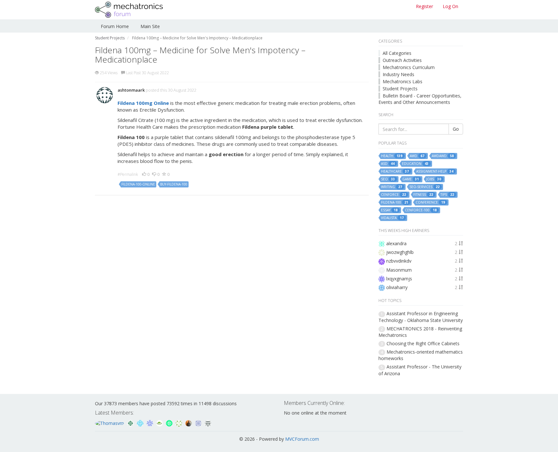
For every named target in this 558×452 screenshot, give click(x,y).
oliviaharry (397, 287)
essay (389, 210)
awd (417, 156)
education (415, 163)
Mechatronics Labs (402, 81)
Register (424, 6)
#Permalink (128, 174)
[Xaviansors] (199, 422)
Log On (450, 6)
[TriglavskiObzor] (170, 422)
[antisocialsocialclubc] (131, 422)
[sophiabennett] (189, 422)
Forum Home (115, 26)
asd (388, 163)
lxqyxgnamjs (399, 279)
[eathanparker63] (160, 422)
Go (456, 129)
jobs (433, 179)
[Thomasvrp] (110, 422)
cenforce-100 (421, 210)
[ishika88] (150, 422)
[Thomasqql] (141, 422)
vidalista (392, 218)
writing (391, 187)
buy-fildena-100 (173, 184)
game (410, 179)
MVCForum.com (302, 439)
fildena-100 (394, 202)
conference (430, 202)
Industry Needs (398, 74)
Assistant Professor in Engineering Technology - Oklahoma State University (420, 316)
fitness (423, 194)
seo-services (424, 187)
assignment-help (434, 171)
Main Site (150, 26)
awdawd (443, 156)
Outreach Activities (402, 60)
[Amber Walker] (208, 422)
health (391, 156)
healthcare (395, 171)
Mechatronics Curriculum (409, 67)
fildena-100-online (138, 184)
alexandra (396, 243)
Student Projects (400, 88)
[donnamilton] (179, 422)
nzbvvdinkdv (398, 261)
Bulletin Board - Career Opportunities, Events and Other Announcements (419, 99)
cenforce (393, 194)
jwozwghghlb (400, 252)
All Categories (397, 53)
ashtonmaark (131, 90)
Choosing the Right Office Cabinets (423, 343)
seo (388, 179)
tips (447, 194)
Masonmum (399, 270)
